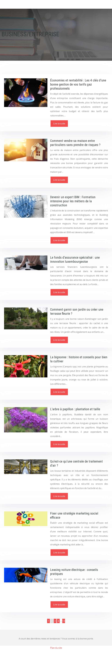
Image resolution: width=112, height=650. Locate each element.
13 (63, 620)
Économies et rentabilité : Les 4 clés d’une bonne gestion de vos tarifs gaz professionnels (78, 84)
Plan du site (56, 647)
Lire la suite (59, 123)
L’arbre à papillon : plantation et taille (75, 409)
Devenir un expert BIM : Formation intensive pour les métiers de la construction (72, 201)
